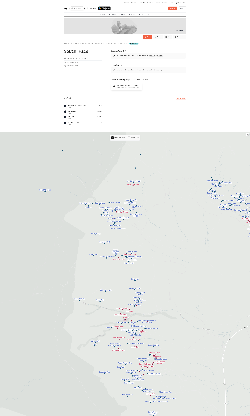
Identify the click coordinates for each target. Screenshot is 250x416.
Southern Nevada (87, 43)
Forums (126, 3)
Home (65, 43)
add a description (156, 56)
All (149, 14)
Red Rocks (98, 43)
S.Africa (113, 14)
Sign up (172, 8)
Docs (171, 3)
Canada (123, 14)
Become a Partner (161, 3)
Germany (133, 14)
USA (142, 14)
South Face (134, 43)
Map (169, 37)
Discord (134, 3)
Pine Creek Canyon (110, 43)
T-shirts (142, 3)
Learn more (144, 79)
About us (150, 3)
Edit (148, 37)
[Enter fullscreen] (247, 134)
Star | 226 (181, 3)
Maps (94, 8)
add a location (154, 70)
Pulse (103, 14)
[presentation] (179, 30)
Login (182, 8)
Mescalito (123, 43)
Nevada (77, 43)
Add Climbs (181, 98)
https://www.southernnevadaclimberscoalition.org (133, 87)
